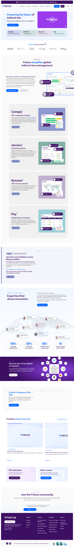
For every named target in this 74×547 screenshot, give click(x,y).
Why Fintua (62, 520)
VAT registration (41, 524)
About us (48, 6)
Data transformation (42, 526)
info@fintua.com (8, 529)
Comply (28, 520)
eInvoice (28, 522)
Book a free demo (45, 477)
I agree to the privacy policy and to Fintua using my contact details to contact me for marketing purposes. (38, 506)
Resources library (53, 524)
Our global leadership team (63, 523)
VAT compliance (31, 117)
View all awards (13, 405)
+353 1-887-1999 (8, 528)
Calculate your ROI (14, 477)
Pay (27, 527)
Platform (22, 6)
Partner (41, 6)
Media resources (53, 527)
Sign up (29, 509)
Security (62, 528)
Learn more (15, 127)
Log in (62, 6)
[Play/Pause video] (65, 26)
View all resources (61, 419)
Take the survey (53, 2)
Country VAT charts (53, 522)
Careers (62, 526)
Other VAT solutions (42, 533)
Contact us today (9, 521)
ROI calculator (52, 529)
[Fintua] (6, 6)
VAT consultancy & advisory (42, 521)
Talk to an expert (41, 305)
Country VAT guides (53, 520)
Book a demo (23, 90)
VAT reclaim (40, 528)
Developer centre (53, 531)
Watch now (10, 276)
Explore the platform (12, 90)
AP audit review (41, 530)
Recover (28, 524)
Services (28, 6)
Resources (35, 6)
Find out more (12, 25)
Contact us (56, 6)
